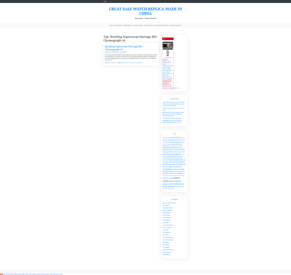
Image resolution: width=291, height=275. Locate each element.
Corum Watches (167, 220)
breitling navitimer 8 (176, 142)
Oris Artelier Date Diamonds (174, 156)
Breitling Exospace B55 (167, 142)
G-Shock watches (167, 227)
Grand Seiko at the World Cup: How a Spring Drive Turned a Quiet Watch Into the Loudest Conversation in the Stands (174, 104)
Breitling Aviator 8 (175, 137)
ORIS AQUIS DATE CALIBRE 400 (171, 154)
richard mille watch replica (56, 274)
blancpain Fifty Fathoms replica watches (168, 67)
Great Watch (118, 25)
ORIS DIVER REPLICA (168, 171)
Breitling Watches (113, 62)
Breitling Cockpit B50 (169, 140)
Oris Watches (166, 242)
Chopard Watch (138, 25)
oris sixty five (182, 175)
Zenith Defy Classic (179, 186)
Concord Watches (167, 217)
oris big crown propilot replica (175, 160)
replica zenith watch (170, 184)
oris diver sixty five (179, 171)
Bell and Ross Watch (168, 208)
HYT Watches (166, 235)
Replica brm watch (168, 178)
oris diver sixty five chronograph (173, 173)
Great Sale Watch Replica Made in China (145, 11)
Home (111, 25)
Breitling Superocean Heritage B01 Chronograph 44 (123, 48)
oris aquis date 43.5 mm (179, 152)
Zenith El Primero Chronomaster (168, 188)
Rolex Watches (166, 247)
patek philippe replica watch (25, 274)
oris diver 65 (174, 162)
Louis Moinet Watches (168, 240)
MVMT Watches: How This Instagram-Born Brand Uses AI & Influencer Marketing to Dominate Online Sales (173, 114)
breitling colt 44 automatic (178, 140)
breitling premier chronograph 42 (179, 151)
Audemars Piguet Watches (169, 203)
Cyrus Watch (166, 222)
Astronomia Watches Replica (10, 274)
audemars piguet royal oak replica (40, 274)
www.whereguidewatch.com (172, 88)
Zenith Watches (149, 25)
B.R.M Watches (127, 25)
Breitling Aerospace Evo (167, 137)
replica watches (175, 181)
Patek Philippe (166, 245)
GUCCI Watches (167, 232)
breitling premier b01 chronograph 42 (171, 149)
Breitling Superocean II (167, 152)
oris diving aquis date (175, 175)
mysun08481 (124, 52)
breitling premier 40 (167, 147)
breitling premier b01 (177, 147)
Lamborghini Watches (168, 237)
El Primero (173, 152)
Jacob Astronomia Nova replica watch (172, 118)
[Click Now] (168, 49)
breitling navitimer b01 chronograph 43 (176, 145)
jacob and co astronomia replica (167, 75)
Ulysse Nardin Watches (168, 249)
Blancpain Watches (175, 25)
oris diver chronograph (178, 169)
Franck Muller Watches (162, 25)
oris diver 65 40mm (176, 164)
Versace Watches (167, 252)
